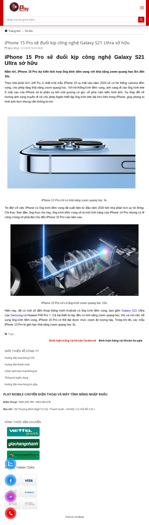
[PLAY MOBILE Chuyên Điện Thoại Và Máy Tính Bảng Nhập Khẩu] (19, 6)
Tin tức (29, 31)
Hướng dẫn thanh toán (17, 364)
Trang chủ (14, 31)
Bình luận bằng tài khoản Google (120, 340)
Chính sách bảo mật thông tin (21, 371)
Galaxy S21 (129, 310)
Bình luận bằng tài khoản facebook (72, 340)
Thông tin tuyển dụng (16, 377)
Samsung (16, 315)
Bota (81, 517)
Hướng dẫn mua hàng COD (20, 358)
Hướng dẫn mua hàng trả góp (21, 384)
